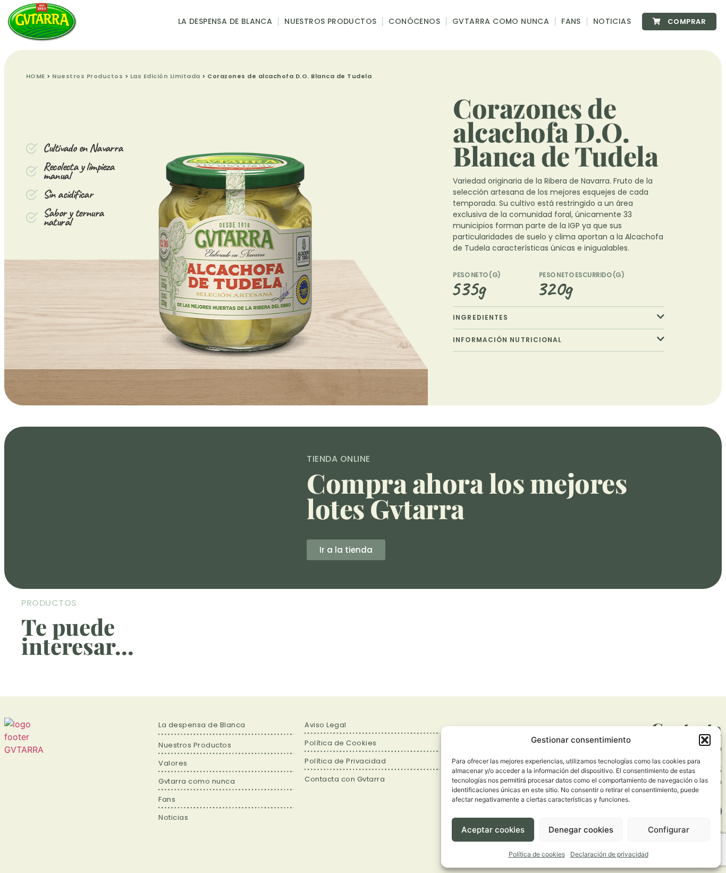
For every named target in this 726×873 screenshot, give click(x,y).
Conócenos (414, 21)
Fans (571, 21)
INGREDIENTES (480, 317)
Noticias (612, 21)
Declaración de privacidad (609, 854)
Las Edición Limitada (165, 76)
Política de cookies (537, 854)
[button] (704, 740)
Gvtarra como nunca (500, 21)
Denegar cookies (580, 830)
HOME (35, 76)
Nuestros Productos (330, 21)
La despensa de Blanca (225, 21)
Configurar (668, 830)
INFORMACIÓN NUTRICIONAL (507, 339)
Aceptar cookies (493, 830)
